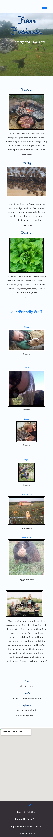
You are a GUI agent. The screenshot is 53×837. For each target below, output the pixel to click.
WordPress (32, 819)
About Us (26, 668)
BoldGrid (31, 812)
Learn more (26, 154)
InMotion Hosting (34, 826)
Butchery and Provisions (28, 42)
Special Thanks (27, 833)
